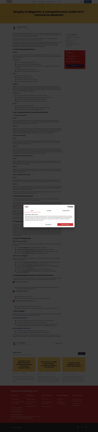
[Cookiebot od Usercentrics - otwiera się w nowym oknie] (68, 207)
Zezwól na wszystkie (65, 224)
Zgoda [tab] (32, 210)
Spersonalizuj (48, 224)
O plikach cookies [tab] (66, 210)
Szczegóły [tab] (49, 210)
